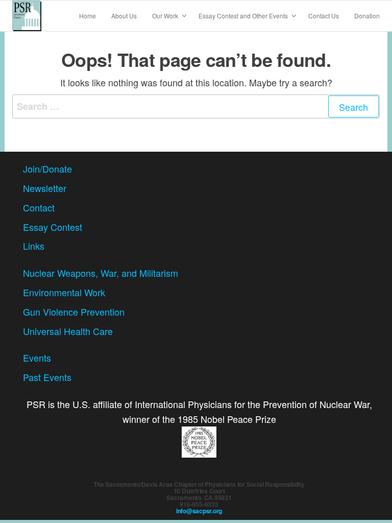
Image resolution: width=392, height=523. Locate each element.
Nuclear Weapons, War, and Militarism (100, 272)
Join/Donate (47, 168)
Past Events (47, 377)
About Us (124, 15)
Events (37, 357)
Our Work (165, 15)
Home (87, 15)
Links (33, 245)
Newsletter (44, 188)
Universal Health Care (68, 331)
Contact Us (323, 15)
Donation (367, 15)
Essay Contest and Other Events (243, 15)
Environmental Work (64, 292)
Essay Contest (52, 226)
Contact (39, 207)
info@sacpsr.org (199, 510)
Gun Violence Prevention (74, 311)
